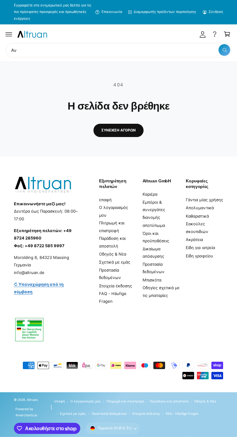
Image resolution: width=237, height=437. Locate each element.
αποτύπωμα (154, 225)
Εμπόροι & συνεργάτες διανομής (154, 210)
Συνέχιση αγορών (118, 130)
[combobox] (118, 50)
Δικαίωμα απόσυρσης (153, 252)
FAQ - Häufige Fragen (113, 297)
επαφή (105, 199)
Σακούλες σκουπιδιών (197, 227)
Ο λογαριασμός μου (113, 211)
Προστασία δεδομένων (110, 274)
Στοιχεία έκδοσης (115, 285)
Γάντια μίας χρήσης (204, 199)
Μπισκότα (152, 279)
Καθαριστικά (197, 216)
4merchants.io (26, 415)
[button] (9, 34)
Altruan (32, 400)
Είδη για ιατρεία (200, 247)
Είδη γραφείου (199, 255)
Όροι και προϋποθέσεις (156, 237)
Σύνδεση (216, 12)
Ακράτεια (194, 239)
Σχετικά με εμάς (114, 262)
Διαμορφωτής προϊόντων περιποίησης (165, 12)
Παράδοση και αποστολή (112, 242)
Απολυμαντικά (200, 207)
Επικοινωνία (112, 12)
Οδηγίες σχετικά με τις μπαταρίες (161, 291)
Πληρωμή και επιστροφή (111, 226)
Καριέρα (150, 194)
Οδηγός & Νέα (112, 254)
